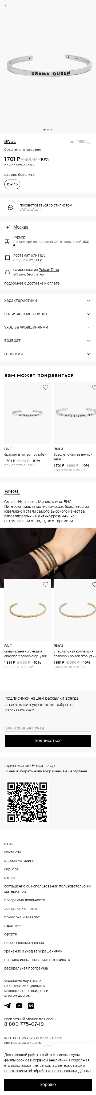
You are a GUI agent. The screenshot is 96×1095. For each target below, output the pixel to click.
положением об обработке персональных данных (47, 1071)
